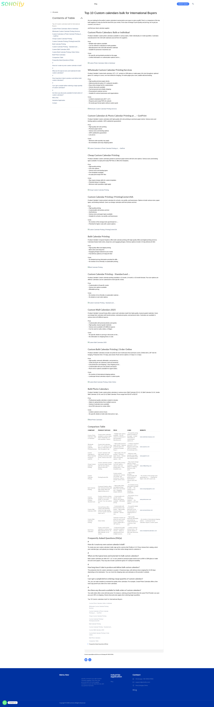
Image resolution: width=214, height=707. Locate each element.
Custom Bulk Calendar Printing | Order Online (65, 52)
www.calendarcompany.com (147, 437)
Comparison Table (57, 57)
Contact (54, 103)
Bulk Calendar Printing (59, 44)
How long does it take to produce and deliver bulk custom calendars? (67, 79)
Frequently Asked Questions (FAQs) (63, 60)
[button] (82, 18)
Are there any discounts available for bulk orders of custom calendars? (67, 94)
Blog (95, 4)
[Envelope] (85, 659)
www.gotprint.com (144, 456)
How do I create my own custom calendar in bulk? (67, 65)
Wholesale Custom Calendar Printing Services (66, 31)
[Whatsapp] (89, 659)
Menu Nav (55, 97)
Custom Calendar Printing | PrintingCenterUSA (66, 41)
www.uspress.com (144, 446)
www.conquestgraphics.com (147, 488)
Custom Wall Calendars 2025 (61, 49)
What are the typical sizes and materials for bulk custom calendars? (66, 72)
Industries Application (58, 100)
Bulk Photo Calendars (58, 55)
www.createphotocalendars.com (148, 530)
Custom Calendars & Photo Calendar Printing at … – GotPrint (67, 35)
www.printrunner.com (145, 499)
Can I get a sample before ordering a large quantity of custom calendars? (67, 86)
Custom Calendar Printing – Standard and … (65, 46)
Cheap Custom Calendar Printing (62, 38)
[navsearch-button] (193, 4)
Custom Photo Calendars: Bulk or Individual (65, 28)
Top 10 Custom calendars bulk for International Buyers (66, 25)
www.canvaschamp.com (146, 510)
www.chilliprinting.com (145, 465)
